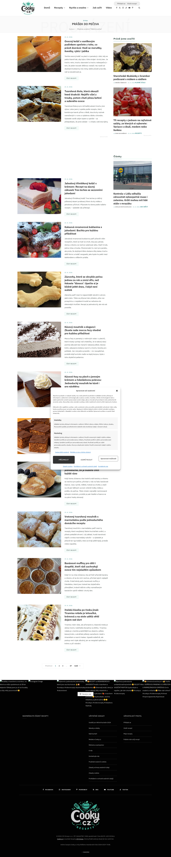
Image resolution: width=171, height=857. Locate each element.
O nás (90, 751)
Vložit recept (132, 4)
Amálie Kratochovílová (123, 207)
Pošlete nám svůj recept (132, 739)
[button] (117, 391)
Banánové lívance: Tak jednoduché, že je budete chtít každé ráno (82, 470)
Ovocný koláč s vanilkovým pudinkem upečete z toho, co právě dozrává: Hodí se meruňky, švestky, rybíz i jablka (83, 46)
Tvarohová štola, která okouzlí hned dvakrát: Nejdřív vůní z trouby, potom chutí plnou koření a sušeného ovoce (83, 96)
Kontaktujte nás (103, 466)
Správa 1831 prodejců (62, 452)
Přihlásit (121, 4)
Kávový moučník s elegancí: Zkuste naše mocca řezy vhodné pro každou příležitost (83, 330)
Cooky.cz (60, 839)
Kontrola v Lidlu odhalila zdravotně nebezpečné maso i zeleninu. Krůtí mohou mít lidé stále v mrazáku (130, 198)
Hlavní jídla (140, 83)
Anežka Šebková (120, 82)
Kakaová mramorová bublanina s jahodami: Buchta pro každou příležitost (83, 230)
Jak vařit (97, 7)
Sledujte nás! (86, 694)
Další (76, 666)
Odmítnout (86, 460)
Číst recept (72, 78)
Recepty (58, 7)
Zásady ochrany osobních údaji (99, 767)
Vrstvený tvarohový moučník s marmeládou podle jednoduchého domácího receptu (84, 520)
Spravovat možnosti (108, 458)
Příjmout (64, 460)
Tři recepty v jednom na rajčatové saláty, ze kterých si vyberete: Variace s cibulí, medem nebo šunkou (132, 125)
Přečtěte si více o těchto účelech (80, 452)
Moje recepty (128, 734)
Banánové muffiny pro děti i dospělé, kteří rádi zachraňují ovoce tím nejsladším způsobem (83, 566)
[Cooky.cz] (28, 9)
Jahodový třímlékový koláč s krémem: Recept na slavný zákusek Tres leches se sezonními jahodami (84, 188)
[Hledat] (138, 8)
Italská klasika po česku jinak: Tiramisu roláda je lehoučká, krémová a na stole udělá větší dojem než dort (82, 614)
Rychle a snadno (77, 7)
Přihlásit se (127, 723)
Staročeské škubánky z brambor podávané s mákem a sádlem (131, 77)
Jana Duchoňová (121, 133)
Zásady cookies (68, 466)
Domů (47, 7)
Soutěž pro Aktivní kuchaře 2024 (100, 723)
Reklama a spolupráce (96, 745)
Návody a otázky (94, 728)
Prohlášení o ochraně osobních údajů (85, 466)
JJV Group (79, 839)
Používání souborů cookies (97, 762)
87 (71, 666)
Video (109, 7)
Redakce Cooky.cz (95, 739)
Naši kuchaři (93, 734)
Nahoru (86, 852)
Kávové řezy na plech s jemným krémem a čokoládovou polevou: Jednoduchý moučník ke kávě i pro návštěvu (83, 381)
